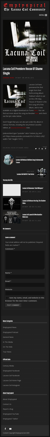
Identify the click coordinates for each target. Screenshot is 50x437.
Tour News (7, 352)
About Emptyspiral (10, 399)
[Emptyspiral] (25, 11)
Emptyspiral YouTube (11, 414)
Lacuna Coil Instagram (11, 385)
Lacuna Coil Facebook (11, 375)
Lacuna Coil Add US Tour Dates (25, 174)
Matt (19, 78)
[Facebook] (5, 429)
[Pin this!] (45, 148)
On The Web (7, 347)
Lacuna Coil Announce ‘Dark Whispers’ (12, 190)
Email (8, 281)
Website (8, 289)
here (36, 110)
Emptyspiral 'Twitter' (10, 419)
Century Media (8, 366)
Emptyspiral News (9, 327)
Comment (10, 249)
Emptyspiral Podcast (10, 332)
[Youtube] (10, 429)
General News (8, 78)
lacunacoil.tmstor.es (18, 128)
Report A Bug (8, 409)
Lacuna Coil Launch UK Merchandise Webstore (12, 218)
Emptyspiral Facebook (11, 371)
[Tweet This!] (36, 148)
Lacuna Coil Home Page (12, 380)
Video (26, 148)
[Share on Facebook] (39, 148)
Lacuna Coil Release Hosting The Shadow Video (12, 204)
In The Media (8, 342)
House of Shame (17, 148)
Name (8, 273)
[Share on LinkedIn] (42, 148)
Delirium (6, 148)
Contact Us (7, 404)
